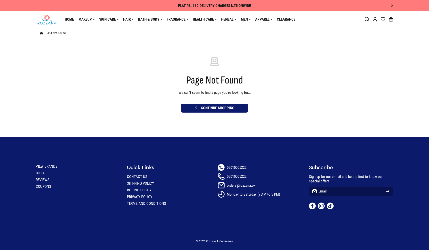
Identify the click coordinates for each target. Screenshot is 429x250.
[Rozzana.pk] (47, 19)
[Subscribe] (387, 191)
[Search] (367, 19)
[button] (391, 19)
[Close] (392, 5)
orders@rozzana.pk (241, 185)
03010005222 (236, 167)
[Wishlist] (383, 19)
